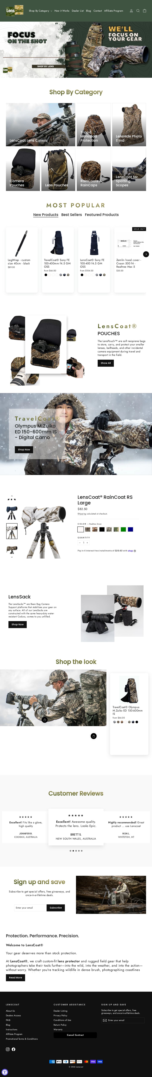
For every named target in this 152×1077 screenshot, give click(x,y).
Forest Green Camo (116, 529)
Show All (106, 363)
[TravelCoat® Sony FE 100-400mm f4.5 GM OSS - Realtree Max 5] (53, 275)
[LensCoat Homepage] (14, 11)
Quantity (84, 537)
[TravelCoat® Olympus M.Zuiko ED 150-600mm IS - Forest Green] (133, 722)
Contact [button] (98, 11)
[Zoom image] (43, 526)
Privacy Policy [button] (60, 1015)
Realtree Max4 (88, 529)
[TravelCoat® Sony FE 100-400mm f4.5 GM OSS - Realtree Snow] (49, 275)
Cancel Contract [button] (75, 1035)
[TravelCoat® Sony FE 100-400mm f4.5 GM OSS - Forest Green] (64, 275)
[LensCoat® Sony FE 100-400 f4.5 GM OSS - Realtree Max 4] (93, 275)
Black (102, 529)
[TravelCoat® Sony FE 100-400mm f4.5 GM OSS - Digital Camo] (68, 275)
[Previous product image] (12, 496)
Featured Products (102, 215)
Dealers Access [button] (13, 1015)
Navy (130, 529)
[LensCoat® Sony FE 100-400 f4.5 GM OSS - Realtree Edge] (97, 275)
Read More (15, 977)
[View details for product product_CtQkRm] (45, 720)
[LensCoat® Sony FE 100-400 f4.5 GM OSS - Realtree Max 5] (89, 275)
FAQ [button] (8, 1020)
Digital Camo (109, 529)
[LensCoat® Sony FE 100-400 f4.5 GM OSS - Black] (82, 275)
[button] (70, 851)
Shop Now (24, 449)
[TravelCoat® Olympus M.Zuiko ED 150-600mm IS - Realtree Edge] (114, 722)
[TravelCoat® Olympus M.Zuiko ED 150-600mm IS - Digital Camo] (129, 722)
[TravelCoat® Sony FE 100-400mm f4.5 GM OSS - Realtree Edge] (61, 275)
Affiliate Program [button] (113, 11)
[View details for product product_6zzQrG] (94, 736)
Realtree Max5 (95, 529)
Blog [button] (88, 11)
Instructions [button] (11, 1029)
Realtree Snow (81, 529)
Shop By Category (39, 11)
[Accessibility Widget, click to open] (4, 1072)
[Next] (146, 254)
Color (90, 524)
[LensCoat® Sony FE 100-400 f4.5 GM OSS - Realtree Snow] (85, 275)
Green (123, 529)
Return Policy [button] (60, 1025)
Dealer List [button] (78, 11)
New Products (45, 215)
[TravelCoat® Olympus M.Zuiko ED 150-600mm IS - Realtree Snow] (125, 722)
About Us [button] (10, 1011)
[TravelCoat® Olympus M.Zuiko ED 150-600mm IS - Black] (137, 722)
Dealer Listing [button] (60, 1011)
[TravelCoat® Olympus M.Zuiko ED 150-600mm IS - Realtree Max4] (118, 722)
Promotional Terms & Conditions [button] (22, 1039)
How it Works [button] (61, 11)
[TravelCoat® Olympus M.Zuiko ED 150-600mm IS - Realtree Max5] (122, 722)
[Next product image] (12, 556)
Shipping (82, 513)
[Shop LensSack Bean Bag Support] (97, 618)
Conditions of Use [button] (62, 1020)
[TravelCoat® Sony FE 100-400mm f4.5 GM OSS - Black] (46, 275)
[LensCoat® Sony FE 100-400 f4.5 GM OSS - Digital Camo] (104, 275)
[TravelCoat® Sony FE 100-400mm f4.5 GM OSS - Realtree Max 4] (57, 275)
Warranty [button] (58, 1029)
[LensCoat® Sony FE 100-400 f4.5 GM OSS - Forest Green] (100, 275)
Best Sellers (71, 215)
